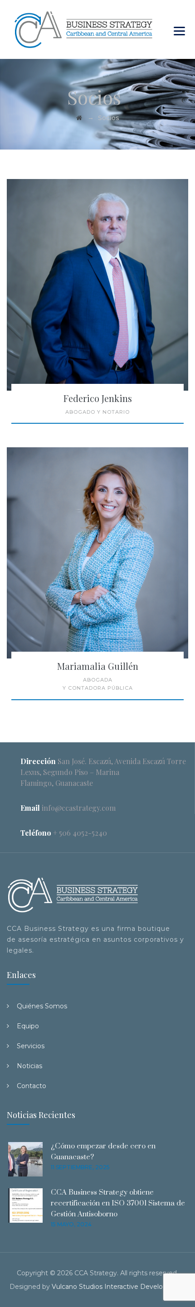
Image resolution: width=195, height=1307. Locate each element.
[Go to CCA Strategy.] (79, 118)
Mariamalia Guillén (97, 666)
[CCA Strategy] (83, 29)
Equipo (28, 1026)
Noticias (29, 1066)
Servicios (30, 1046)
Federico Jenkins (97, 398)
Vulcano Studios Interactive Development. (119, 1287)
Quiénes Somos (42, 1006)
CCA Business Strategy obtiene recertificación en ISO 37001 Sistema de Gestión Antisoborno (118, 1203)
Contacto (31, 1086)
